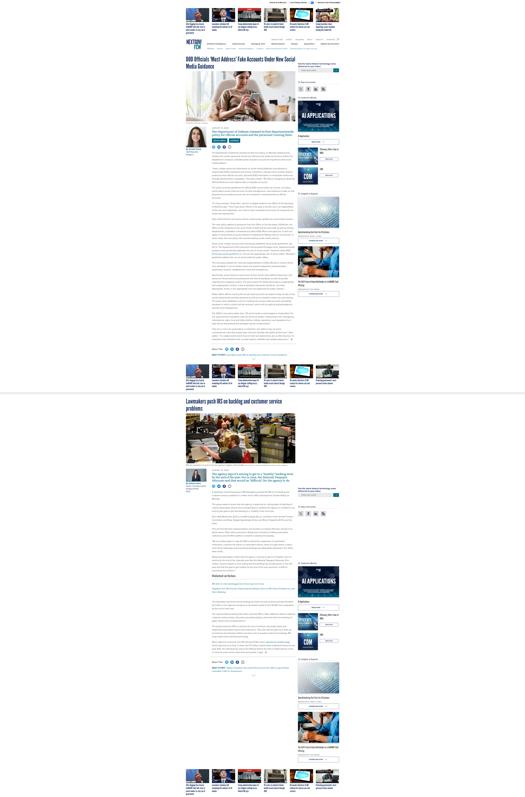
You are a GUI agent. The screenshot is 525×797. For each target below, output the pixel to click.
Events (289, 39)
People (294, 43)
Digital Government (330, 43)
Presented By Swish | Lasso (309, 236)
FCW (188, 491)
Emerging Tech (258, 43)
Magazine (299, 39)
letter (244, 495)
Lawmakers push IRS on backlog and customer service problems (256, 354)
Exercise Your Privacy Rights (329, 3)
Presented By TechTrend (309, 289)
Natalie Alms (195, 483)
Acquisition (309, 43)
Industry (220, 48)
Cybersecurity (238, 43)
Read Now (316, 142)
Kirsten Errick (195, 149)
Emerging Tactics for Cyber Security (303, 48)
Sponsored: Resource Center (277, 48)
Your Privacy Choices (298, 3)
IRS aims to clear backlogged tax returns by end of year (238, 583)
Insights (319, 39)
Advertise (330, 39)
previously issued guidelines (225, 253)
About (310, 39)
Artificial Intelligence (216, 43)
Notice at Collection (278, 3)
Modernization (278, 43)
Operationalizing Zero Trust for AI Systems (313, 232)
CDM (321, 169)
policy (262, 152)
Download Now (316, 240)
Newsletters (277, 39)
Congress (260, 48)
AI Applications (303, 136)
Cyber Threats (231, 48)
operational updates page (278, 642)
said (225, 206)
